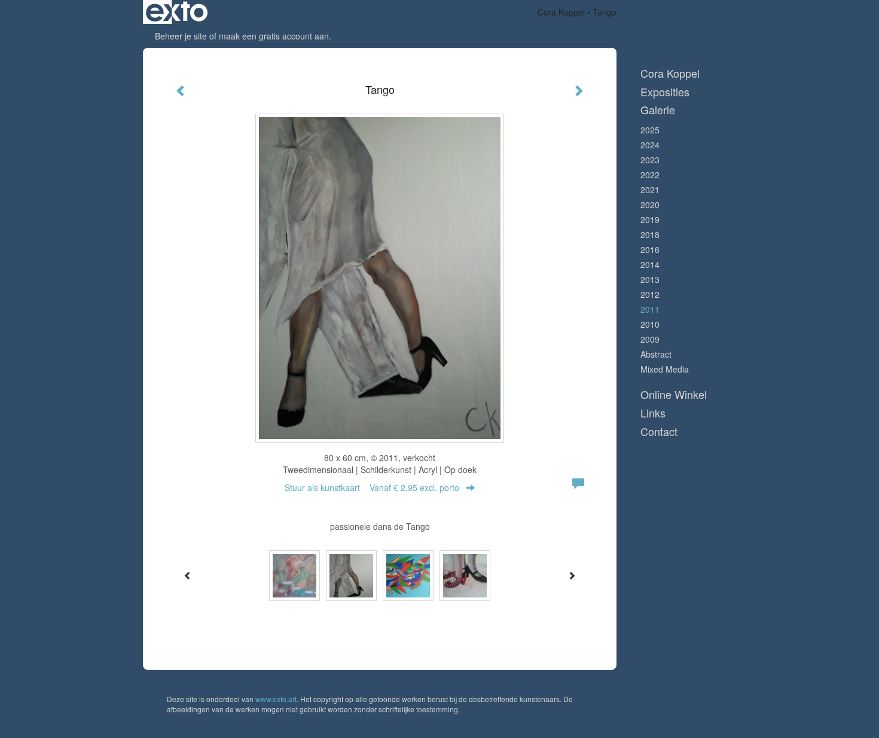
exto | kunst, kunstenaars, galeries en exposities (176, 12)
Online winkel (673, 394)
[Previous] (188, 575)
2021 (650, 190)
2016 (650, 249)
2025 (650, 130)
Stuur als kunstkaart (372, 487)
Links (653, 412)
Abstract (656, 354)
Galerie (657, 109)
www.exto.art (276, 699)
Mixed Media (664, 369)
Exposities (664, 91)
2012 (650, 294)
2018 (650, 234)
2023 (650, 160)
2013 (650, 279)
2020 (650, 205)
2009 (650, 339)
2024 (650, 145)
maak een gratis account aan (274, 36)
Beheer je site (181, 36)
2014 (650, 264)
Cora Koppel (561, 12)
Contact (658, 431)
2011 (650, 309)
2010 (650, 324)
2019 (650, 219)
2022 (650, 175)
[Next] (572, 575)
